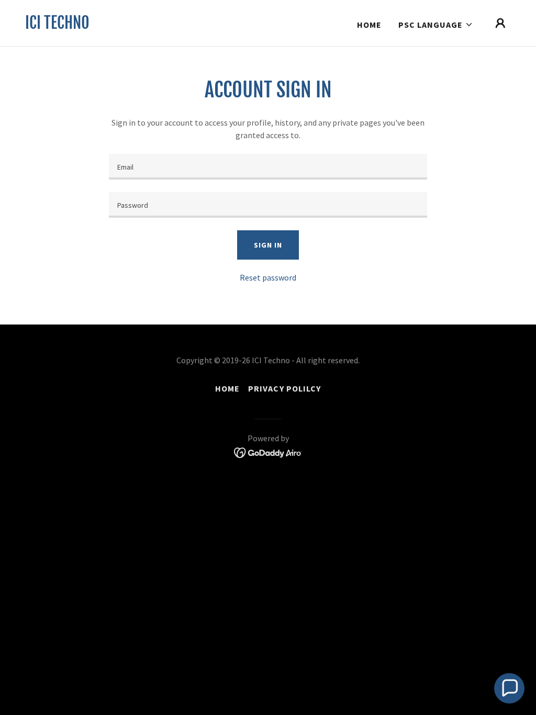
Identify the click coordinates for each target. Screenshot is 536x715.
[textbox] (268, 167)
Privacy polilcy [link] (284, 388)
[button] (435, 24)
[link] (57, 25)
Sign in (268, 245)
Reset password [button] (268, 277)
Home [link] (369, 24)
